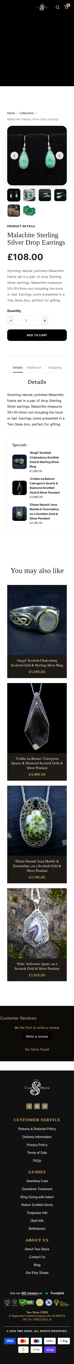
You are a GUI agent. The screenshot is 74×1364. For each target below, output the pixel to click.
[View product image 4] (60, 195)
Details (18, 367)
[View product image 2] (29, 195)
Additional (34, 367)
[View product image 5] (13, 210)
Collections (26, 113)
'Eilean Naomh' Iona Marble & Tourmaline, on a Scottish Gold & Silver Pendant (37, 866)
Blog (37, 1265)
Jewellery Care (37, 1181)
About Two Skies (37, 1249)
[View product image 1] (13, 195)
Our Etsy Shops (37, 1273)
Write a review (37, 1036)
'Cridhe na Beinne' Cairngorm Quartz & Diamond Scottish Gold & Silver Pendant (37, 763)
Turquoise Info (37, 1213)
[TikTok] (45, 1106)
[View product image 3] (44, 195)
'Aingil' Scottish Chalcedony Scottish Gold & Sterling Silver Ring (37, 662)
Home (11, 113)
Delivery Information (37, 1137)
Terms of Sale (37, 1152)
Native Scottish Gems (37, 1205)
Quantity (14, 311)
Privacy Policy (37, 1145)
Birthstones (37, 1228)
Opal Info (37, 1220)
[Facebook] (29, 1106)
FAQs (37, 1160)
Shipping (55, 367)
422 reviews (30, 1293)
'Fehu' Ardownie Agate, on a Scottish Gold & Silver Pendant (37, 966)
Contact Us (37, 1257)
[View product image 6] (29, 210)
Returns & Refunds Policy (37, 1129)
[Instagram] (37, 1106)
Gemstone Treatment (37, 1189)
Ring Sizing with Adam (37, 1197)
